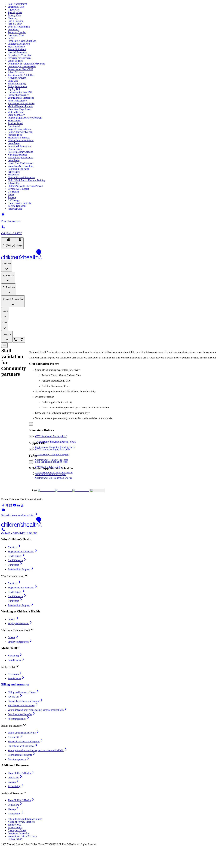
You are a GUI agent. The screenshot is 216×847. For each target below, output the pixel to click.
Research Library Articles (20, 151)
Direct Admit (14, 126)
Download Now (16, 35)
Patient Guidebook (17, 49)
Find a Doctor (15, 23)
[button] (108, 575)
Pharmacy (13, 18)
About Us (12, 547)
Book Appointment (17, 4)
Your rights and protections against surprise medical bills (36, 710)
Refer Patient (14, 120)
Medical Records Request (20, 106)
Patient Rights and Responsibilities (25, 819)
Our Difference (15, 560)
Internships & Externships (20, 166)
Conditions (13, 29)
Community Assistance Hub (22, 66)
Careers (11, 619)
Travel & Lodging (17, 83)
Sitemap (12, 782)
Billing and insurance (15, 684)
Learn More (13, 143)
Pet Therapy (14, 200)
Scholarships (14, 183)
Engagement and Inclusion (21, 551)
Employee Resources (18, 623)
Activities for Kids (17, 77)
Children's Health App (19, 43)
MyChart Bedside (16, 46)
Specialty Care (15, 12)
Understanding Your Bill (20, 92)
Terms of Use (14, 824)
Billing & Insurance (17, 86)
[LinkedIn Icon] (80, 490)
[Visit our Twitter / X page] (7, 506)
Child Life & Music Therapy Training (26, 180)
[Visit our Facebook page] (3, 506)
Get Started (13, 191)
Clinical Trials (15, 149)
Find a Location (15, 21)
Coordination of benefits (20, 714)
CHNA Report (15, 839)
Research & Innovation (19, 146)
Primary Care (14, 15)
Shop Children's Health (19, 773)
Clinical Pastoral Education (21, 177)
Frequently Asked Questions (22, 41)
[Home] (108, 254)
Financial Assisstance (18, 95)
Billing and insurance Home (22, 692)
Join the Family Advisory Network (25, 117)
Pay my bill (13, 696)
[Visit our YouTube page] (14, 506)
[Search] (22, 339)
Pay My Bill (14, 89)
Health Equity (15, 556)
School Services (16, 72)
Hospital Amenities (17, 52)
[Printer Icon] (97, 490)
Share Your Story (16, 114)
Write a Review (15, 112)
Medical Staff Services (19, 137)
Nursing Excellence (17, 154)
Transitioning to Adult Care (21, 75)
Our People (13, 564)
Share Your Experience (19, 109)
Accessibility (14, 786)
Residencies (13, 174)
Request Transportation (19, 129)
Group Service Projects (19, 203)
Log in (11, 38)
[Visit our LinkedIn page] (18, 506)
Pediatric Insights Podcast (20, 157)
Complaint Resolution (18, 833)
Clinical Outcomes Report (21, 140)
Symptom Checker (17, 32)
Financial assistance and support (24, 701)
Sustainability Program (19, 569)
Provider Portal (15, 123)
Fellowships (14, 171)
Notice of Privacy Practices (21, 821)
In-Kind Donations (17, 206)
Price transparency (17, 718)
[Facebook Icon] (63, 490)
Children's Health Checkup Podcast (25, 186)
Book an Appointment (19, 26)
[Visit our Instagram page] (11, 506)
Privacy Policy (15, 827)
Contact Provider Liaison (20, 132)
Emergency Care (16, 6)
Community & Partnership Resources (26, 63)
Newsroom (13, 655)
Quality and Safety (17, 830)
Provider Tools (15, 134)
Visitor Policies (15, 60)
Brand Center (14, 660)
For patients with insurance (21, 103)
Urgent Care (14, 9)
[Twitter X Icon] (46, 490)
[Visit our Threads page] (22, 506)
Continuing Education (19, 169)
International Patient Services (22, 836)
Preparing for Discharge (19, 58)
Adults (11, 194)
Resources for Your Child (20, 69)
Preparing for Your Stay (19, 55)
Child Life (13, 80)
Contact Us (13, 777)
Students (12, 197)
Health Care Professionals (20, 163)
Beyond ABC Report (18, 188)
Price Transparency (17, 100)
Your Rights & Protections (21, 97)
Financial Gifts (15, 208)
